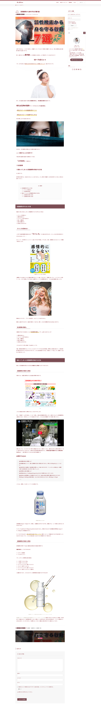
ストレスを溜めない (27, 189)
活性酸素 (28, 628)
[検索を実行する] (84, 33)
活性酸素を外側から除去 (28, 196)
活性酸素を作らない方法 (27, 188)
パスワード (70, 18)
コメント (19, 658)
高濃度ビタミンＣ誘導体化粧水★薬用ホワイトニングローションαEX (40, 614)
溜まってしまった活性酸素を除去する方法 (31, 193)
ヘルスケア (18, 14)
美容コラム (22, 14)
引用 (40, 408)
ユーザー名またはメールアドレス (74, 14)
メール (19, 678)
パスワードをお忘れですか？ (73, 27)
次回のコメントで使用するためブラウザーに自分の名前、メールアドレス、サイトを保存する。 (36, 686)
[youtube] (78, 69)
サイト (18, 682)
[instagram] (74, 69)
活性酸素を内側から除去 (28, 194)
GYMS (20, 479)
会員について (70, 29)
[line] (76, 69)
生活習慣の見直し (27, 191)
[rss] (80, 69)
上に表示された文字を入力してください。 (25, 692)
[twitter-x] (72, 69)
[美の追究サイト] (19, 2)
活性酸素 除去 (38, 628)
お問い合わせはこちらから (76, 59)
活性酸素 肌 (33, 628)
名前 (18, 673)
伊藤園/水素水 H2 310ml (40, 520)
